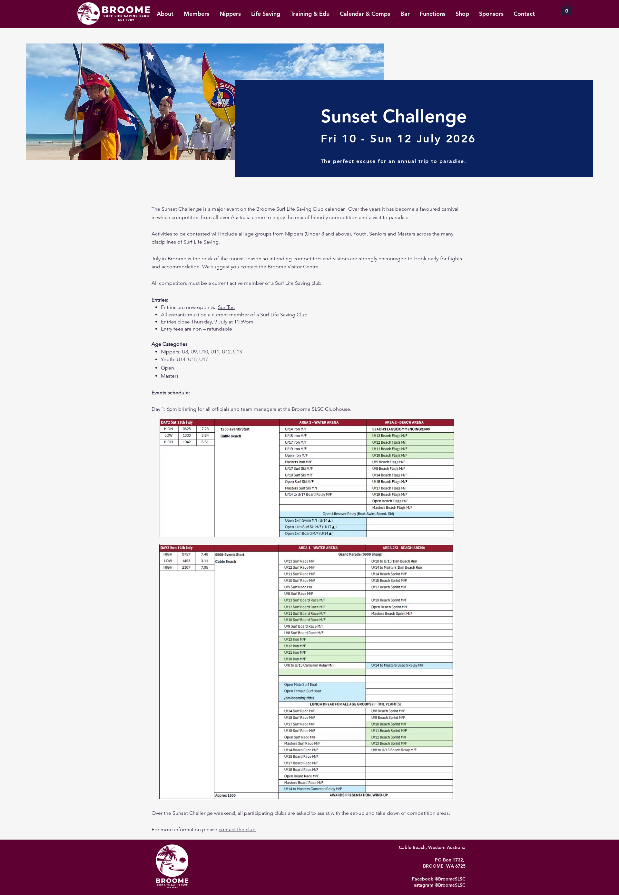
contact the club (237, 829)
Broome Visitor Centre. (294, 267)
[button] (566, 8)
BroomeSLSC (452, 879)
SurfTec (226, 307)
